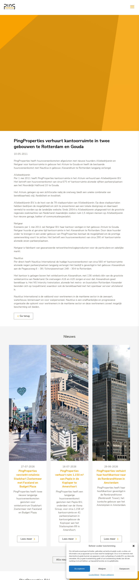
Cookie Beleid (94, 575)
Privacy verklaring (107, 575)
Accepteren (79, 569)
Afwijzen (102, 569)
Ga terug (25, 316)
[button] (133, 546)
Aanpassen (124, 569)
